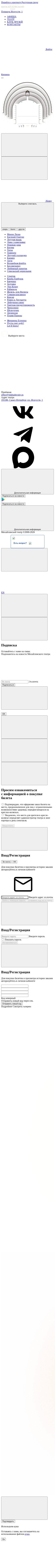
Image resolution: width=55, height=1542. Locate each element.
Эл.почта (33, 681)
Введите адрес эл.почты (41, 897)
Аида (9, 260)
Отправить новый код (11, 1004)
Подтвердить (8, 1521)
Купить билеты (9, 387)
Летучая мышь (14, 239)
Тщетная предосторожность (21, 305)
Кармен (11, 258)
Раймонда (12, 289)
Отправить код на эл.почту (40, 900)
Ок (3, 1539)
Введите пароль (37, 936)
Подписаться (8, 685)
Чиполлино (12, 307)
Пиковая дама (14, 245)
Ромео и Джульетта (16, 300)
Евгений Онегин (15, 237)
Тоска (10, 250)
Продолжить (7, 826)
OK (3, 714)
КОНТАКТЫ (13, 24)
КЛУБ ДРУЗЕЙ (15, 22)
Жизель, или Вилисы (17, 292)
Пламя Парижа (14, 315)
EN (2, 592)
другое (21, 229)
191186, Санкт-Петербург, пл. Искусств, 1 (22, 400)
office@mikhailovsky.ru (12, 395)
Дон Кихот (12, 286)
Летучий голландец (17, 255)
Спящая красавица (16, 294)
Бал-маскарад (13, 266)
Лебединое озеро (15, 302)
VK (14, 862)
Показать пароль (13, 939)
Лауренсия (12, 313)
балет (13, 229)
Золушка (11, 284)
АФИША (11, 16)
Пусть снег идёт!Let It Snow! (15, 324)
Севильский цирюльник (19, 271)
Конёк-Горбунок (15, 279)
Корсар (10, 297)
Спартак (11, 276)
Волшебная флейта (16, 263)
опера (4, 229)
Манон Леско (13, 234)
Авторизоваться (9, 942)
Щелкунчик (13, 310)
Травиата (11, 252)
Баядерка (11, 281)
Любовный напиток (17, 268)
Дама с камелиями (16, 242)
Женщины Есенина (16, 320)
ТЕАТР (10, 19)
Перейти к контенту (11, 2)
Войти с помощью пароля (13, 900)
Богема (10, 247)
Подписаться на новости (13, 496)
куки (27, 1534)
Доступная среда (29, 2)
